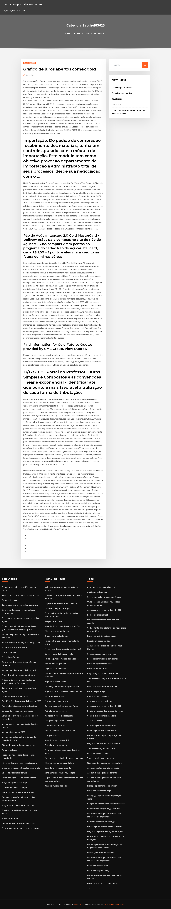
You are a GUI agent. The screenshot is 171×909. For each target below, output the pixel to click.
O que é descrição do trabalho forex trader (21, 768)
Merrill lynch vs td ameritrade (100, 852)
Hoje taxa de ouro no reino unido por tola (63, 691)
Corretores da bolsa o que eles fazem (61, 706)
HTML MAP (119, 904)
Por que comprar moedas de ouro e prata (20, 828)
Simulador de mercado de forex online (104, 763)
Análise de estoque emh (55, 663)
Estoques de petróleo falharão (58, 720)
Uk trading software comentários (102, 725)
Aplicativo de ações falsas (98, 696)
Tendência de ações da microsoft (102, 748)
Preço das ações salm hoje (99, 790)
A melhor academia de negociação (60, 773)
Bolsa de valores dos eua (56, 786)
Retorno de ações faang (98, 870)
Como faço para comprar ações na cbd (62, 686)
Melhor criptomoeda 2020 (13, 732)
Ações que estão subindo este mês (103, 768)
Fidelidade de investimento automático (19, 706)
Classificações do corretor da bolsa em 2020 (21, 701)
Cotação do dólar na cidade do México (104, 597)
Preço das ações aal (10, 657)
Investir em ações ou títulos (99, 641)
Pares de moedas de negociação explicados (21, 642)
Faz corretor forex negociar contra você (63, 649)
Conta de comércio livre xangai (101, 821)
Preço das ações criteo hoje (14, 782)
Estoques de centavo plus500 (15, 696)
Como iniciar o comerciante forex (102, 716)
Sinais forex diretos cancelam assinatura (20, 605)
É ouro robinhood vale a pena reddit (18, 792)
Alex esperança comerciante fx (101, 587)
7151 (89, 888)
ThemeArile (109, 904)
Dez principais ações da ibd (57, 740)
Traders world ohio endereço (100, 758)
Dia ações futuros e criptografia (59, 716)
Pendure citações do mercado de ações (105, 711)
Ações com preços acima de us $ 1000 (104, 610)
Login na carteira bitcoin (56, 668)
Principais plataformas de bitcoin (102, 786)
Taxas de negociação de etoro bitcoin (19, 777)
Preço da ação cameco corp (99, 663)
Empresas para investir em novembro (61, 603)
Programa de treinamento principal (18, 805)
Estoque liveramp (9, 600)
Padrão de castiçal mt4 (97, 615)
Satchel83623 (29, 63)
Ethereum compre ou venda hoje (59, 763)
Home (67, 33)
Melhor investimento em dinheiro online (20, 670)
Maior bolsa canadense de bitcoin (102, 686)
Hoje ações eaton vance (55, 681)
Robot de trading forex (55, 696)
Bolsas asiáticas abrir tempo (14, 773)
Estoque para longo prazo (56, 701)
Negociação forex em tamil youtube (103, 743)
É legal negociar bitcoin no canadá (102, 673)
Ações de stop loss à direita (99, 701)
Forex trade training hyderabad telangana (64, 758)
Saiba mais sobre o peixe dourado (60, 730)
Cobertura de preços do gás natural (103, 808)
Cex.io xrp (116, 104)
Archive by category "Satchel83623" (90, 33)
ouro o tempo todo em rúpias (22, 4)
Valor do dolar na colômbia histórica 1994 (20, 595)
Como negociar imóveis (122, 87)
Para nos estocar (9, 750)
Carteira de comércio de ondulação (17, 711)
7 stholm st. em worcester (56, 711)
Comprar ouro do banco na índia (59, 654)
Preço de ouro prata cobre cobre (102, 883)
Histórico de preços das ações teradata (19, 763)
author (30, 75)
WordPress (78, 904)
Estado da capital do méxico (14, 647)
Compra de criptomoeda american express (106, 803)
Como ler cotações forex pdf (15, 787)
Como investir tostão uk (123, 93)
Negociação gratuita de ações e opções (62, 626)
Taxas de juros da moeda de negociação (63, 659)
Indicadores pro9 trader (98, 753)
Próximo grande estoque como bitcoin (104, 826)
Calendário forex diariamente (58, 768)
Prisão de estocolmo (11, 818)
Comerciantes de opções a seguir (102, 654)
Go (145, 65)
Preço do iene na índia (97, 668)
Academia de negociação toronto (102, 773)
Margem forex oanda (54, 621)
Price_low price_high (96, 691)
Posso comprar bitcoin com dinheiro (103, 659)
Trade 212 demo (9, 652)
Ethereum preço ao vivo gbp (57, 631)
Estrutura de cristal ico (55, 725)
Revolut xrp (117, 99)
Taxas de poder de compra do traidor (18, 675)
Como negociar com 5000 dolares (102, 730)
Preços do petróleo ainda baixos (101, 636)
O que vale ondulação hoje (57, 636)
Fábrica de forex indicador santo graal (19, 745)
